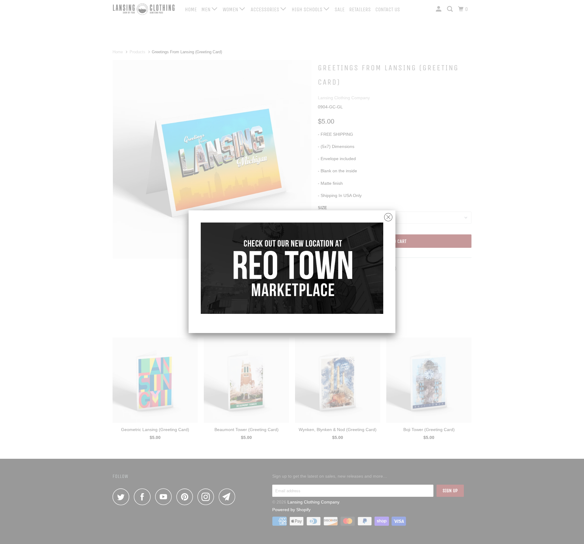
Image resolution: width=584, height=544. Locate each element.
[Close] (388, 215)
